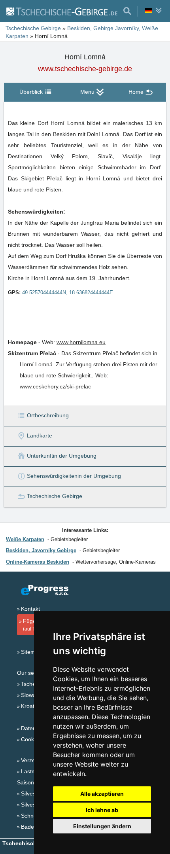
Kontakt (30, 609)
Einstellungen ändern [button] (102, 826)
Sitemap (31, 652)
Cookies (31, 739)
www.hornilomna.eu (81, 342)
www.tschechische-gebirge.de (85, 69)
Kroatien (31, 706)
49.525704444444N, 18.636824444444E (67, 292)
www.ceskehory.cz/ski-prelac (55, 386)
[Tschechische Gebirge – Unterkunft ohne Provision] (61, 11)
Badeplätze (35, 827)
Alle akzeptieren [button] (102, 793)
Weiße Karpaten (25, 539)
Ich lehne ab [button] (102, 810)
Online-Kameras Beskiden (37, 562)
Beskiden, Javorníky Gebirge (41, 550)
